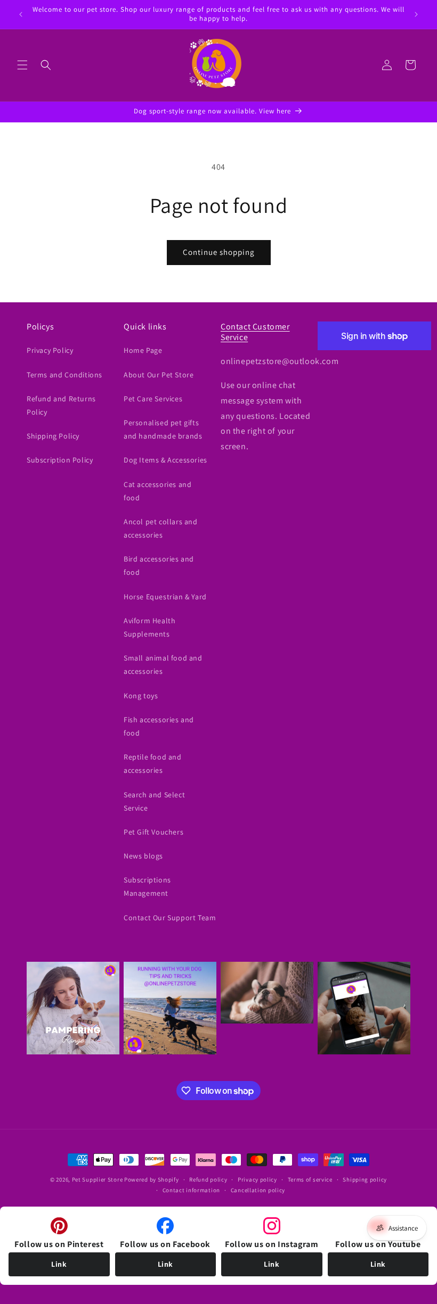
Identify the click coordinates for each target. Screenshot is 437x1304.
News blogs (143, 856)
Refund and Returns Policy (61, 405)
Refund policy (208, 1179)
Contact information (191, 1190)
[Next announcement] (416, 14)
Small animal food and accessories (163, 664)
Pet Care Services (153, 398)
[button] (22, 65)
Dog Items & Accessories (165, 460)
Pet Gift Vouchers (153, 832)
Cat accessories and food (157, 491)
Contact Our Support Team (170, 917)
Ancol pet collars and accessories (161, 528)
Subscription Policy (60, 460)
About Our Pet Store (158, 374)
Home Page (143, 350)
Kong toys (141, 695)
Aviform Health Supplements (149, 627)
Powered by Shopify (151, 1179)
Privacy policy (257, 1179)
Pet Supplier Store (97, 1179)
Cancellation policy (258, 1190)
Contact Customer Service (255, 332)
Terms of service (310, 1179)
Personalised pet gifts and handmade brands (163, 429)
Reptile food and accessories (153, 763)
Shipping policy (365, 1179)
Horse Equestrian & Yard (165, 596)
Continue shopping (219, 252)
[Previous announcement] (21, 14)
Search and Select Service (154, 801)
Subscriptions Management (147, 886)
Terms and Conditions (64, 374)
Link (59, 1264)
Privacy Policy (50, 350)
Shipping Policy (53, 436)
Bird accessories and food (159, 565)
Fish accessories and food (159, 726)
